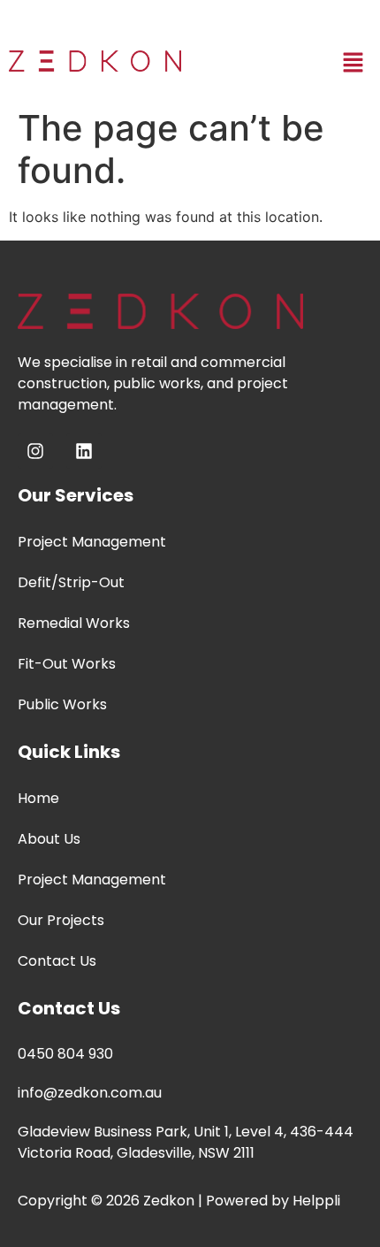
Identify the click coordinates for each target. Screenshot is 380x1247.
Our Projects (61, 920)
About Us (49, 839)
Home (38, 798)
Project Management (92, 542)
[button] (353, 63)
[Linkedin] (84, 451)
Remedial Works (74, 623)
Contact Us (57, 961)
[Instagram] (35, 451)
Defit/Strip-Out (71, 582)
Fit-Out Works (67, 664)
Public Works (62, 704)
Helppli (316, 1200)
